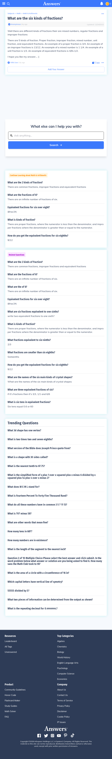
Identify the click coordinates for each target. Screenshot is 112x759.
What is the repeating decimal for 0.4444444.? (32, 608)
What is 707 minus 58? (20, 513)
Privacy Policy (63, 706)
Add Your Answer (56, 69)
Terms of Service (65, 700)
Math (19, 13)
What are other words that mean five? (28, 522)
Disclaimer (62, 711)
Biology (60, 652)
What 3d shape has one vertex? (24, 430)
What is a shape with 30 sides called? (28, 457)
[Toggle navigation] (3, 3)
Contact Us (62, 695)
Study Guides (11, 706)
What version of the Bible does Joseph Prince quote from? (39, 448)
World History (63, 657)
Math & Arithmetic (30, 13)
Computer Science (65, 673)
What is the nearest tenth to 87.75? (26, 466)
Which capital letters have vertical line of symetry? (35, 581)
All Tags (8, 646)
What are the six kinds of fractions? (35, 18)
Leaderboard (11, 641)
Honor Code (10, 695)
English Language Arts (67, 663)
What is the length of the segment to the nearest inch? (37, 549)
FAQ (7, 716)
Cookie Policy (63, 716)
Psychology (62, 668)
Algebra (60, 641)
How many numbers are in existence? (28, 540)
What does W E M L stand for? (24, 486)
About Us (61, 689)
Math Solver (10, 711)
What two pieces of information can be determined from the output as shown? (50, 599)
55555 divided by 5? (18, 590)
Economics (62, 679)
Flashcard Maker (12, 700)
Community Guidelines (15, 689)
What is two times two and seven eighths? (30, 439)
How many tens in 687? (20, 531)
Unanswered (11, 652)
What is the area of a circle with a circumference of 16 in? (38, 572)
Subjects (11, 13)
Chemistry (62, 646)
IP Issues (61, 722)
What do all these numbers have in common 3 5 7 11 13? (37, 504)
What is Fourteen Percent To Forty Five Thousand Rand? (37, 495)
